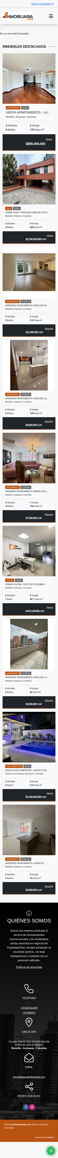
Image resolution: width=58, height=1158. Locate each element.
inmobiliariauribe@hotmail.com (29, 1077)
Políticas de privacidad (29, 967)
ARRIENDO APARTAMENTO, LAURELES (24, 863)
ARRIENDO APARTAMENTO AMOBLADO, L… (27, 491)
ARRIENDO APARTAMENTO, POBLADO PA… (26, 305)
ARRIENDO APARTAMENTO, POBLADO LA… (26, 677)
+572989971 (29, 1012)
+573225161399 (29, 1008)
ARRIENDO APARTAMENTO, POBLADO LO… (26, 398)
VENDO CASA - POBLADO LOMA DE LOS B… (27, 212)
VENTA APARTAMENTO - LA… (28, 112)
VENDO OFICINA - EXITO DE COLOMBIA (25, 584)
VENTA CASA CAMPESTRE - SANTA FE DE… (26, 770)
